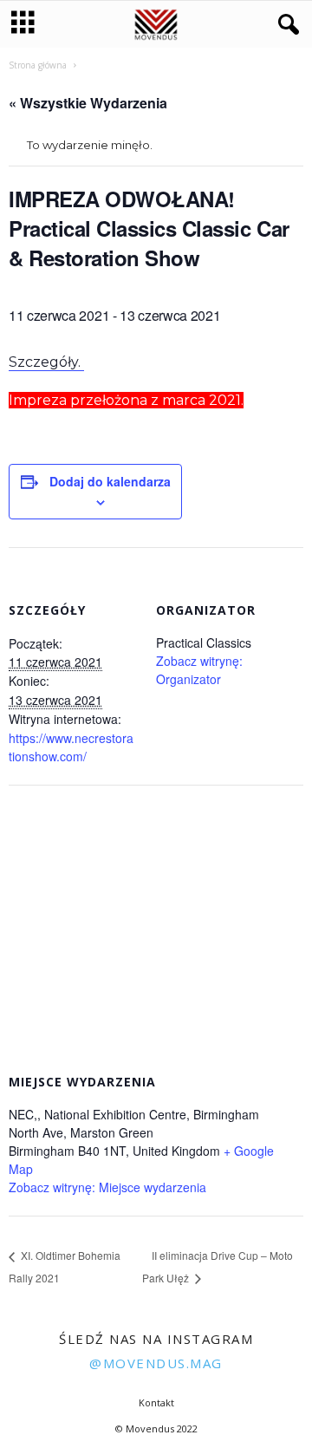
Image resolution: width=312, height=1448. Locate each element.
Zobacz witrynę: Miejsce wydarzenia (107, 1187)
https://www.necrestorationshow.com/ (71, 747)
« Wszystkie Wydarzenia (88, 103)
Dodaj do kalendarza (110, 481)
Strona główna (38, 65)
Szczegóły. (46, 362)
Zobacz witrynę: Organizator (199, 670)
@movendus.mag (156, 1363)
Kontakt (156, 1402)
